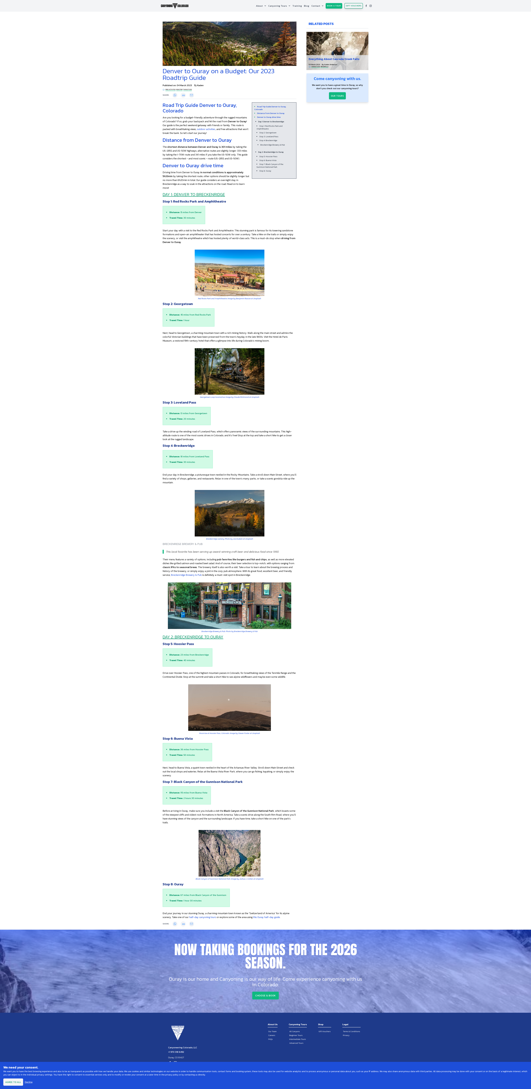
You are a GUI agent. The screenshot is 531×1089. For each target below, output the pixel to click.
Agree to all (13, 1082)
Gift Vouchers (353, 5)
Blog (306, 5)
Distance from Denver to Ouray (270, 113)
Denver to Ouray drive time (269, 117)
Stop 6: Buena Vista (267, 160)
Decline (28, 1082)
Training (297, 5)
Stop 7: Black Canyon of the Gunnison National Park (270, 165)
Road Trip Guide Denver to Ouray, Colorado (270, 108)
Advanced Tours (296, 1043)
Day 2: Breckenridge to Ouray (271, 152)
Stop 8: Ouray (265, 170)
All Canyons (294, 1031)
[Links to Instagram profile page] (370, 6)
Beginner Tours (296, 1035)
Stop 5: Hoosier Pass (268, 156)
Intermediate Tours (297, 1039)
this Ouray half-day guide (266, 917)
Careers (271, 1035)
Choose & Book (265, 995)
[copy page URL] (183, 95)
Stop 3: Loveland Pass (268, 136)
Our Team (272, 1031)
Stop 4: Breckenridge (268, 140)
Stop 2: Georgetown (267, 132)
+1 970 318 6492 (176, 1052)
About (259, 5)
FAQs (270, 1039)
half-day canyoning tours (202, 917)
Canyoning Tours (277, 5)
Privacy (346, 1035)
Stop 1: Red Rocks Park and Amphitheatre (270, 127)
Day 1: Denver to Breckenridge (271, 121)
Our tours (337, 95)
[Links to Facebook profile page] (366, 6)
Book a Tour (334, 5)
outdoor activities (206, 129)
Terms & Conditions (351, 1031)
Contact (315, 5)
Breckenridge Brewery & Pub (272, 144)
